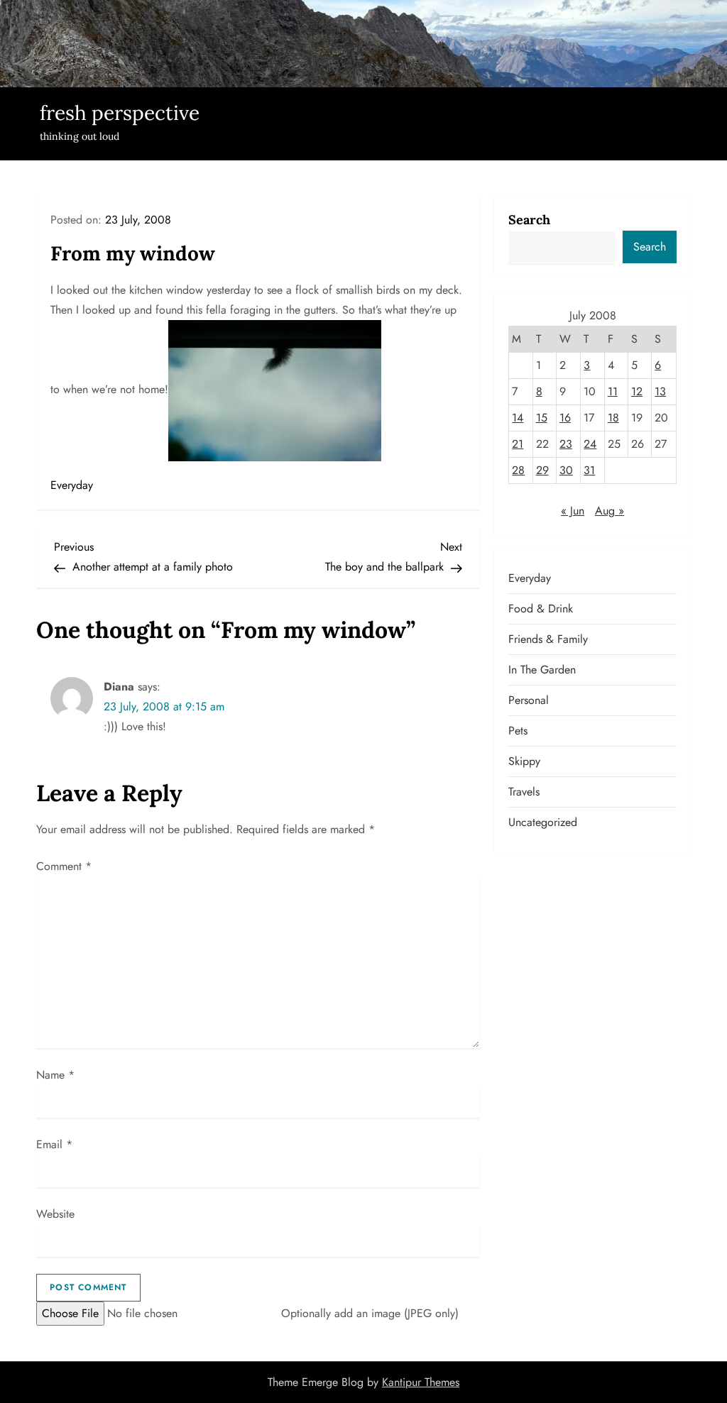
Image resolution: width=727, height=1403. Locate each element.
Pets (518, 730)
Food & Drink (540, 608)
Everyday (71, 485)
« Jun (572, 510)
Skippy (524, 761)
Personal (528, 700)
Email (54, 1144)
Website (55, 1214)
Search (529, 219)
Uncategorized (542, 822)
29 (542, 470)
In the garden (542, 669)
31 (589, 470)
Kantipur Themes (420, 1382)
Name (55, 1075)
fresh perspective (119, 113)
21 (517, 444)
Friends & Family (548, 639)
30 (566, 470)
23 (565, 444)
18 (613, 417)
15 (541, 417)
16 (565, 417)
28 (518, 470)
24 (590, 444)
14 (517, 417)
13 (660, 391)
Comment (64, 866)
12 (637, 391)
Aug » (609, 510)
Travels (524, 791)
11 (613, 391)
